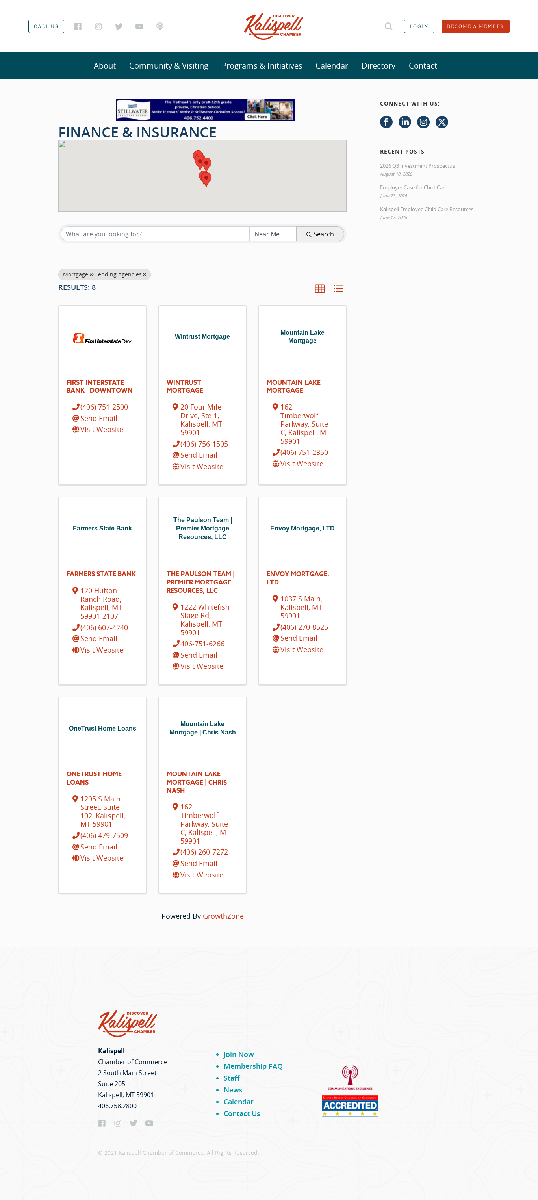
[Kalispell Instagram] (98, 26)
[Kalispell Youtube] (139, 26)
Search (324, 234)
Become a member (475, 26)
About (105, 65)
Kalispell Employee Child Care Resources (426, 209)
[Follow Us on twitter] (442, 122)
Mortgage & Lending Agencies (102, 274)
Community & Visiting (168, 65)
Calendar (331, 65)
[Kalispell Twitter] (119, 26)
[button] (206, 179)
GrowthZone (223, 916)
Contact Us (242, 1113)
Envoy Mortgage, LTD (298, 578)
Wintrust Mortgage (185, 387)
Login (419, 26)
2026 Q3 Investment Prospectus (417, 165)
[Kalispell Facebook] (78, 26)
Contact (423, 65)
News (233, 1089)
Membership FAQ (253, 1066)
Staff (232, 1078)
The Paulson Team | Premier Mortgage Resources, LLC (201, 582)
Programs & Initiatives (262, 65)
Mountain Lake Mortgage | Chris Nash (197, 783)
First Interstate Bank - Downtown (100, 387)
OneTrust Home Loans (94, 778)
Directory (378, 65)
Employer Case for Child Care (413, 187)
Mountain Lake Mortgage (294, 387)
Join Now (239, 1054)
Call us (46, 26)
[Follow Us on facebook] (386, 122)
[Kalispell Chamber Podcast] (160, 26)
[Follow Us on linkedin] (405, 122)
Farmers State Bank (101, 574)
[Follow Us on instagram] (423, 122)
